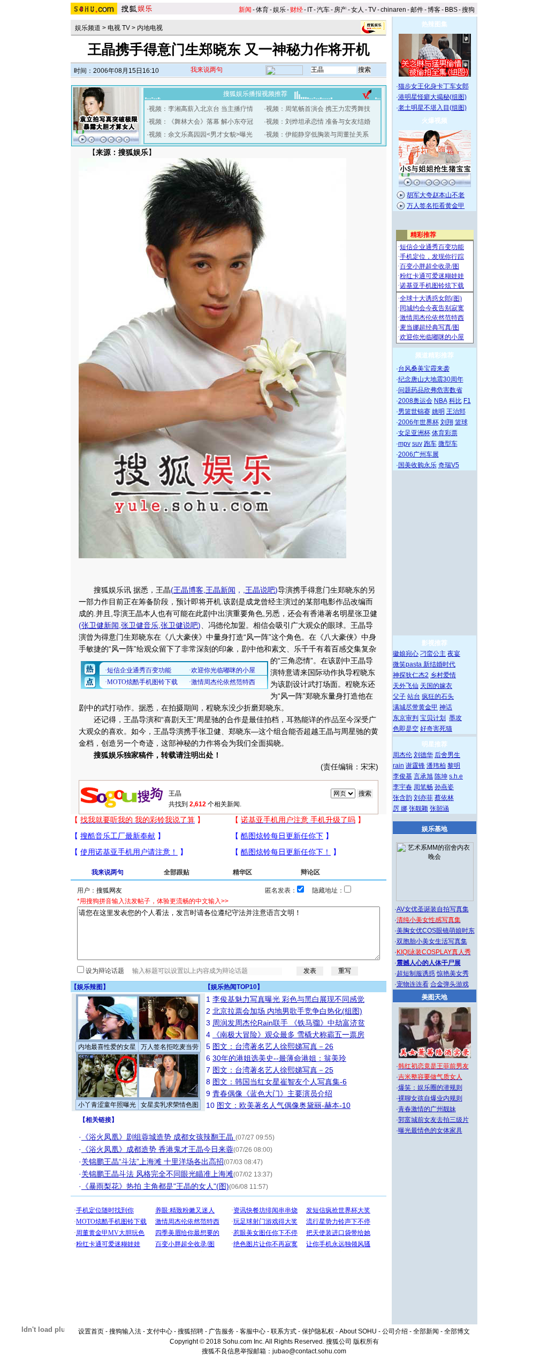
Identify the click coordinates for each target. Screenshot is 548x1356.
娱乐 (279, 9)
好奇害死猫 (436, 728)
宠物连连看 (413, 984)
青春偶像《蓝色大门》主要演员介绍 (272, 1093)
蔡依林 (444, 797)
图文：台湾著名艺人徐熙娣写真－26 (272, 1046)
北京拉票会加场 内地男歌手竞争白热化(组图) (287, 1011)
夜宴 (453, 653)
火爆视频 (434, 120)
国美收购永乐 (417, 465)
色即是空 (405, 728)
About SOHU (358, 1331)
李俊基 (402, 776)
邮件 (416, 9)
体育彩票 (445, 433)
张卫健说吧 (179, 625)
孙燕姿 (444, 787)
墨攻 (455, 718)
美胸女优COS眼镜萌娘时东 (436, 930)
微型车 (448, 443)
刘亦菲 (423, 797)
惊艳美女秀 (453, 973)
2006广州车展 (418, 454)
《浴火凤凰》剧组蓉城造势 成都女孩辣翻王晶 (158, 1137)
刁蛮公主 (433, 653)
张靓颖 (418, 808)
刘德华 (423, 755)
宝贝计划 (433, 718)
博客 (434, 9)
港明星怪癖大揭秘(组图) (432, 97)
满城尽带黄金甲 (415, 707)
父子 (399, 696)
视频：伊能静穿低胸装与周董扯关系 (317, 134)
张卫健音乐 (139, 625)
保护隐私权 (318, 1331)
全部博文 (457, 1331)
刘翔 (446, 422)
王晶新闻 (220, 590)
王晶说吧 (260, 590)
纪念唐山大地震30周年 (430, 379)
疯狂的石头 (438, 696)
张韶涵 (439, 808)
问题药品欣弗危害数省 (430, 390)
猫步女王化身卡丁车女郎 (433, 86)
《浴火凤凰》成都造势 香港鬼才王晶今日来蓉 (157, 1149)
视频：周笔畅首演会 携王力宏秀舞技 (318, 109)
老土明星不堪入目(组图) (432, 107)
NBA (440, 400)
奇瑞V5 (448, 465)
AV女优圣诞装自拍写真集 (433, 909)
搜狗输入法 (125, 1331)
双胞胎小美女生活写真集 (432, 941)
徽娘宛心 (405, 653)
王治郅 (456, 411)
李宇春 (402, 787)
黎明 (453, 765)
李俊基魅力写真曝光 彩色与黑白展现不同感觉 (288, 999)
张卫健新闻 (100, 625)
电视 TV (119, 28)
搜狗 (468, 9)
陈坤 (441, 776)
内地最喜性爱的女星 (107, 1047)
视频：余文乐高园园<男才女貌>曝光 (201, 134)
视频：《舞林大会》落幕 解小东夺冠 (201, 121)
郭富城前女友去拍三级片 (433, 1119)
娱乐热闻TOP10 (234, 987)
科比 (455, 400)
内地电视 (150, 28)
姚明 (438, 411)
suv (417, 443)
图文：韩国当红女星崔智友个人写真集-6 (279, 1081)
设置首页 (91, 1331)
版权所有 (366, 1341)
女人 (357, 9)
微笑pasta (408, 664)
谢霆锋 (415, 765)
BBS (451, 9)
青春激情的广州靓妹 (427, 1109)
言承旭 (423, 776)
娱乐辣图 (90, 987)
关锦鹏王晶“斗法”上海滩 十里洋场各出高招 (152, 1161)
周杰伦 (402, 755)
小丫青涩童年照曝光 (107, 1104)
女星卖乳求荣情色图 (170, 1104)
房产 (340, 9)
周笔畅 (423, 787)
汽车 (323, 9)
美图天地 (434, 997)
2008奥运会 (415, 400)
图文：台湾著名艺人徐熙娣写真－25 (272, 1070)
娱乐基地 (434, 829)
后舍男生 (447, 755)
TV (372, 9)
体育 (262, 9)
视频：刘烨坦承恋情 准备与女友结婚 (318, 121)
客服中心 (252, 1331)
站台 (413, 696)
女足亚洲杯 (414, 433)
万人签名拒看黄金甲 (436, 205)
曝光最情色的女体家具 (430, 1130)
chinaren (393, 9)
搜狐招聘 (190, 1331)
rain (398, 765)
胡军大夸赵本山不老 (436, 195)
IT (310, 9)
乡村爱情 (443, 675)
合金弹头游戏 (449, 984)
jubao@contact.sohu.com (309, 1351)
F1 (467, 400)
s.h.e (456, 776)
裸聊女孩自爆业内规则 (430, 1098)
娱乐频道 (88, 28)
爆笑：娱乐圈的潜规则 (430, 1087)
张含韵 (402, 797)
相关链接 (98, 1119)
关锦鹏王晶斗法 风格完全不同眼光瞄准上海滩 (157, 1174)
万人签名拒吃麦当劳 (170, 1047)
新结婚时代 (439, 664)
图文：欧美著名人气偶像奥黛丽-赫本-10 (284, 1105)
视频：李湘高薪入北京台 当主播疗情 (201, 109)
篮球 (461, 422)
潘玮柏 (436, 765)
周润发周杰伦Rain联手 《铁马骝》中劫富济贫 (288, 1022)
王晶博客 (188, 590)
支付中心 (159, 1331)
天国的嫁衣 (436, 686)
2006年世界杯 (418, 422)
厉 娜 (400, 808)
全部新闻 (426, 1331)
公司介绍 (395, 1331)
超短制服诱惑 (416, 973)
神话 (445, 707)
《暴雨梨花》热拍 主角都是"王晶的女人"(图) (155, 1186)
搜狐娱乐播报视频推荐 (255, 94)
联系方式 (283, 1331)
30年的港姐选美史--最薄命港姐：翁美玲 (279, 1058)
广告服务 (221, 1331)
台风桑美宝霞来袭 (424, 368)
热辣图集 (434, 24)
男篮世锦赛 (414, 411)
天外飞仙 (405, 686)
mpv (404, 443)
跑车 (430, 443)
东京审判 (405, 718)
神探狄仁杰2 (411, 675)
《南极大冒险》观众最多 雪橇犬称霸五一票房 (288, 1034)
